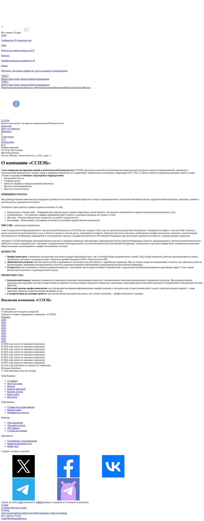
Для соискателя (15, 422)
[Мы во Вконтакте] (113, 476)
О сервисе (12, 381)
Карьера (16, 518)
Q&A (9, 518)
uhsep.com (6, 126)
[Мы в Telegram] (23, 499)
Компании (59, 87)
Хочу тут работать (10, 128)
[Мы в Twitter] (23, 476)
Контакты (12, 397)
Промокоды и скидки (18, 412)
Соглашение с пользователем (22, 441)
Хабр (3, 518)
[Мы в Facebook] (68, 476)
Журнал (87, 87)
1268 (20, 502)
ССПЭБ (5, 120)
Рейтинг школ (14, 410)
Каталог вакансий (16, 389)
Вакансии (6, 87)
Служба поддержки (17, 430)
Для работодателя (16, 425)
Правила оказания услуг (19, 443)
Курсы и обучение (34, 87)
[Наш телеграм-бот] (68, 499)
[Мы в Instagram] (158, 476)
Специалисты (18, 87)
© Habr (4, 505)
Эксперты (49, 87)
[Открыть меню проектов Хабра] (2, 26)
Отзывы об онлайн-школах (21, 407)
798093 (39, 502)
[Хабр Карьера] (12, 29)
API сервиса (13, 428)
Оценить (5, 317)
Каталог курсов (15, 391)
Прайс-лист (13, 446)
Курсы (23, 518)
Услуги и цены (14, 383)
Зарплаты (78, 87)
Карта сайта (13, 394)
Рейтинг (69, 87)
